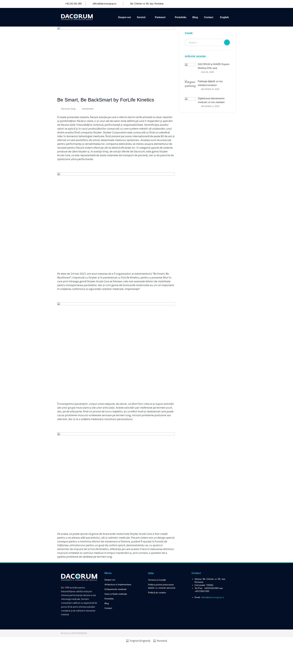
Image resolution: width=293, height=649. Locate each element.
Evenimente (88, 108)
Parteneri (160, 17)
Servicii (141, 17)
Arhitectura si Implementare (118, 584)
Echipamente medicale (116, 589)
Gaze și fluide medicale (116, 594)
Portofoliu (180, 17)
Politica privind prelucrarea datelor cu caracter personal (161, 586)
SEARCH (227, 42)
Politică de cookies (157, 592)
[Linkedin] (223, 4)
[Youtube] (218, 4)
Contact (208, 17)
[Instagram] (229, 4)
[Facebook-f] (212, 4)
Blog (195, 17)
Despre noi (124, 17)
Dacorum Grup (68, 108)
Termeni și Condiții (157, 580)
